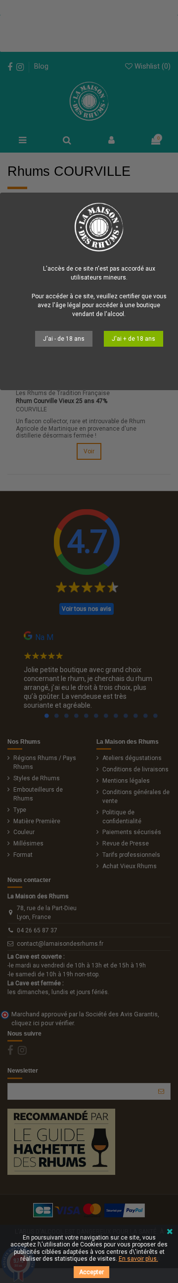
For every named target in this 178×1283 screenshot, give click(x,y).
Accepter (91, 1272)
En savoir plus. (138, 1258)
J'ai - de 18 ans (64, 338)
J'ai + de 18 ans (133, 338)
